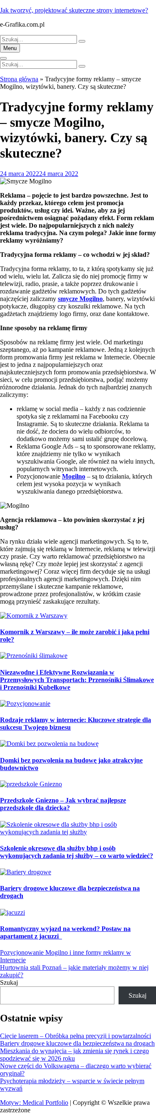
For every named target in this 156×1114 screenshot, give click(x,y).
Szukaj (9, 982)
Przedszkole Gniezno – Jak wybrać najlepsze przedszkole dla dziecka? (63, 804)
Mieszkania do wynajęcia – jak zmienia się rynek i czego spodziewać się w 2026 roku (74, 1054)
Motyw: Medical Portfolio (34, 1102)
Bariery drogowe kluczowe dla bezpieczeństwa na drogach (77, 1043)
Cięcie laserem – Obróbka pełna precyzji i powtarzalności (75, 1035)
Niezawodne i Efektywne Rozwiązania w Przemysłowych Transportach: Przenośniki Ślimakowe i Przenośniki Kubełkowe (77, 680)
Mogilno (73, 476)
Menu (10, 48)
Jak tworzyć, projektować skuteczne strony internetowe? (74, 10)
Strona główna (19, 79)
